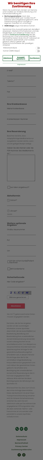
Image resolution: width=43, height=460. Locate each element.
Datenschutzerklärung (19, 34)
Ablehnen (7, 58)
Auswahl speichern (20, 58)
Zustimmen (35, 58)
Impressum (21, 64)
